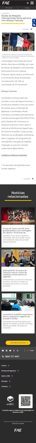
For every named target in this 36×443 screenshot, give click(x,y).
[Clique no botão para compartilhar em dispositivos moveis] (31, 29)
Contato (27, 8)
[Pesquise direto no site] (28, 3)
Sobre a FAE (5, 376)
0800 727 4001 (12, 356)
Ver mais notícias (18, 343)
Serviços (4, 381)
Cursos (3, 365)
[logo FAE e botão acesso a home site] (6, 3)
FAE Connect (9, 8)
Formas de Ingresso (8, 371)
